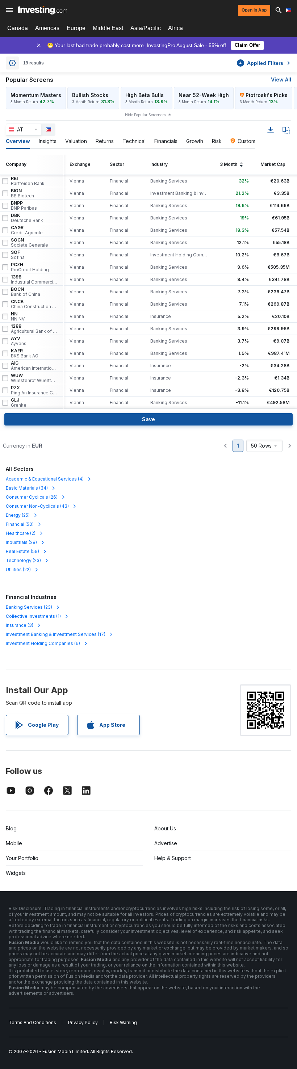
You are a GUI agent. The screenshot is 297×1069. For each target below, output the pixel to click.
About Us (165, 828)
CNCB (34, 304)
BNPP (24, 206)
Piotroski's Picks (267, 95)
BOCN (25, 292)
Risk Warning (123, 1022)
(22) (18, 569)
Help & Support (172, 858)
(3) (19, 625)
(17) (55, 634)
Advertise (165, 843)
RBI (28, 181)
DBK (27, 218)
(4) (45, 479)
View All (281, 79)
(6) (43, 643)
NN (18, 316)
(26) (32, 497)
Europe (76, 28)
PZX (34, 390)
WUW (34, 378)
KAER (24, 353)
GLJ (18, 403)
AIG (34, 366)
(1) (33, 616)
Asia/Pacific (145, 28)
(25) (18, 515)
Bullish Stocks (90, 95)
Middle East (108, 28)
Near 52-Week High (204, 95)
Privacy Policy (83, 1022)
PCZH (30, 267)
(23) (23, 560)
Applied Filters (261, 63)
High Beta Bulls (144, 95)
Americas (47, 28)
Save (148, 419)
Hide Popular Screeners (145, 115)
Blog (11, 828)
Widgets (16, 873)
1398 (34, 279)
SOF (18, 255)
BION (22, 193)
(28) (21, 542)
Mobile (14, 843)
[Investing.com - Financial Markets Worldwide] (42, 10)
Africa (175, 28)
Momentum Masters (36, 95)
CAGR (27, 230)
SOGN (29, 243)
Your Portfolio (22, 858)
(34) (27, 488)
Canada (17, 28)
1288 (34, 329)
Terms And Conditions (32, 1022)
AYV (18, 341)
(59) (22, 551)
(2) (20, 533)
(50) (20, 524)
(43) (37, 506)
